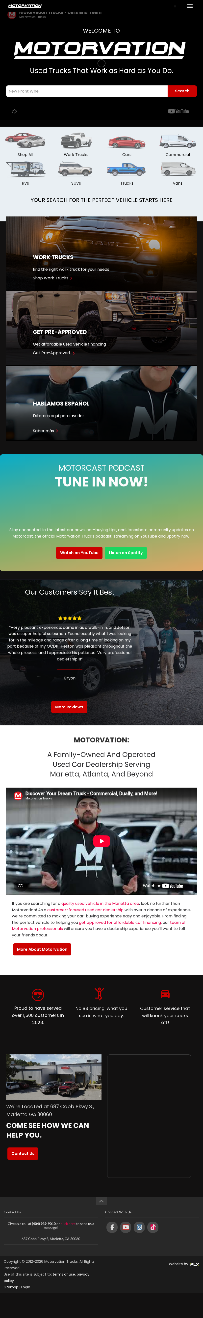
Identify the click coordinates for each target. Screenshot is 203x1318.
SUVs (76, 183)
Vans (177, 183)
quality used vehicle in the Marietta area (100, 903)
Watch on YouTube (79, 553)
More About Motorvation (42, 949)
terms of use (64, 1274)
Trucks (126, 183)
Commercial (178, 154)
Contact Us (22, 1153)
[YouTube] (125, 1227)
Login (25, 1287)
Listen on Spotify (126, 553)
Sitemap (11, 1287)
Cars (126, 154)
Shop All (25, 154)
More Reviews (69, 707)
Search (182, 91)
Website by (179, 1263)
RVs (25, 183)
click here (68, 1223)
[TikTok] (152, 1227)
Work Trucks (76, 154)
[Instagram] (139, 1227)
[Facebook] (112, 1227)
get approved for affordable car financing (120, 922)
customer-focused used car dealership (85, 910)
